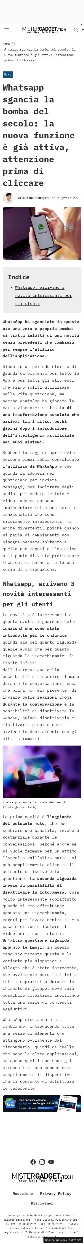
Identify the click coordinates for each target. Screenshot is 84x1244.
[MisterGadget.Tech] (44, 29)
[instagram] (42, 1162)
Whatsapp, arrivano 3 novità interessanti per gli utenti (43, 295)
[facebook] (33, 1162)
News (7, 74)
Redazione (23, 1193)
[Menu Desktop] (6, 30)
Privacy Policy (55, 1193)
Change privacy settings (63, 1240)
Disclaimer (42, 1203)
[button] (79, 30)
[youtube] (51, 1162)
